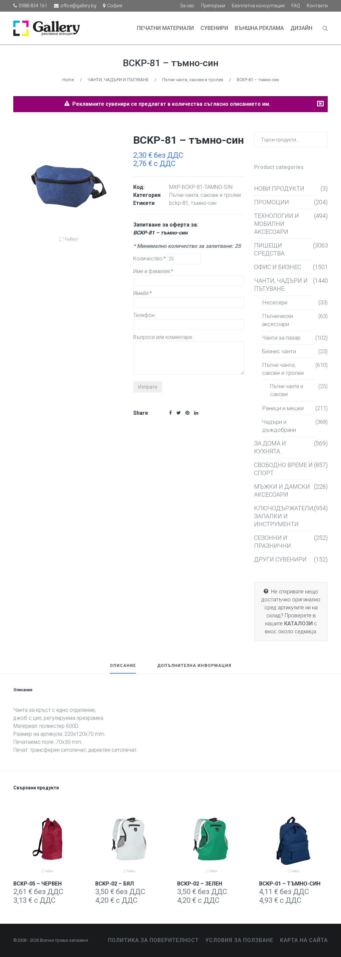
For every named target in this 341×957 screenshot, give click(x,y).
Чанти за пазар (281, 337)
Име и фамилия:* (153, 271)
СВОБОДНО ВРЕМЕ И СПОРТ (283, 468)
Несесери (274, 302)
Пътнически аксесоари (277, 320)
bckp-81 (178, 203)
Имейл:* (142, 293)
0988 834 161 (33, 5)
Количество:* (150, 258)
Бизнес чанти (279, 351)
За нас (187, 5)
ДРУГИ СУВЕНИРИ (280, 559)
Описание (123, 666)
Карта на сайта (304, 940)
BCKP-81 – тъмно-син (170, 63)
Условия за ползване (239, 940)
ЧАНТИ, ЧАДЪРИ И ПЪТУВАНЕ (118, 79)
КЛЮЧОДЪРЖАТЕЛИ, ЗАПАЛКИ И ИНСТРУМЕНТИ (283, 516)
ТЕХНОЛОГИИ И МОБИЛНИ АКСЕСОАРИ (276, 223)
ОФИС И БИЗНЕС (277, 266)
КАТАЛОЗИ (298, 623)
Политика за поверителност (153, 940)
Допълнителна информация (194, 666)
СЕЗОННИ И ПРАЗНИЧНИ (272, 541)
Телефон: (144, 315)
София (114, 5)
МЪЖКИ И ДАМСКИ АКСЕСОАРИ (282, 490)
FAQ (295, 5)
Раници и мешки (283, 408)
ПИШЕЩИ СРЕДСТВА (269, 249)
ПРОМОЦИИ (271, 202)
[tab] (123, 669)
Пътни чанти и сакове (286, 390)
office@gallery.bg (78, 5)
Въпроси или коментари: (163, 337)
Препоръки (213, 5)
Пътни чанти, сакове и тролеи (192, 79)
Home (68, 79)
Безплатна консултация (258, 5)
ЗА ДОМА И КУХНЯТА (270, 447)
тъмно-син (203, 203)
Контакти (317, 5)
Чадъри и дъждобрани (279, 425)
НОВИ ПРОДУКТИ (279, 188)
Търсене (321, 139)
